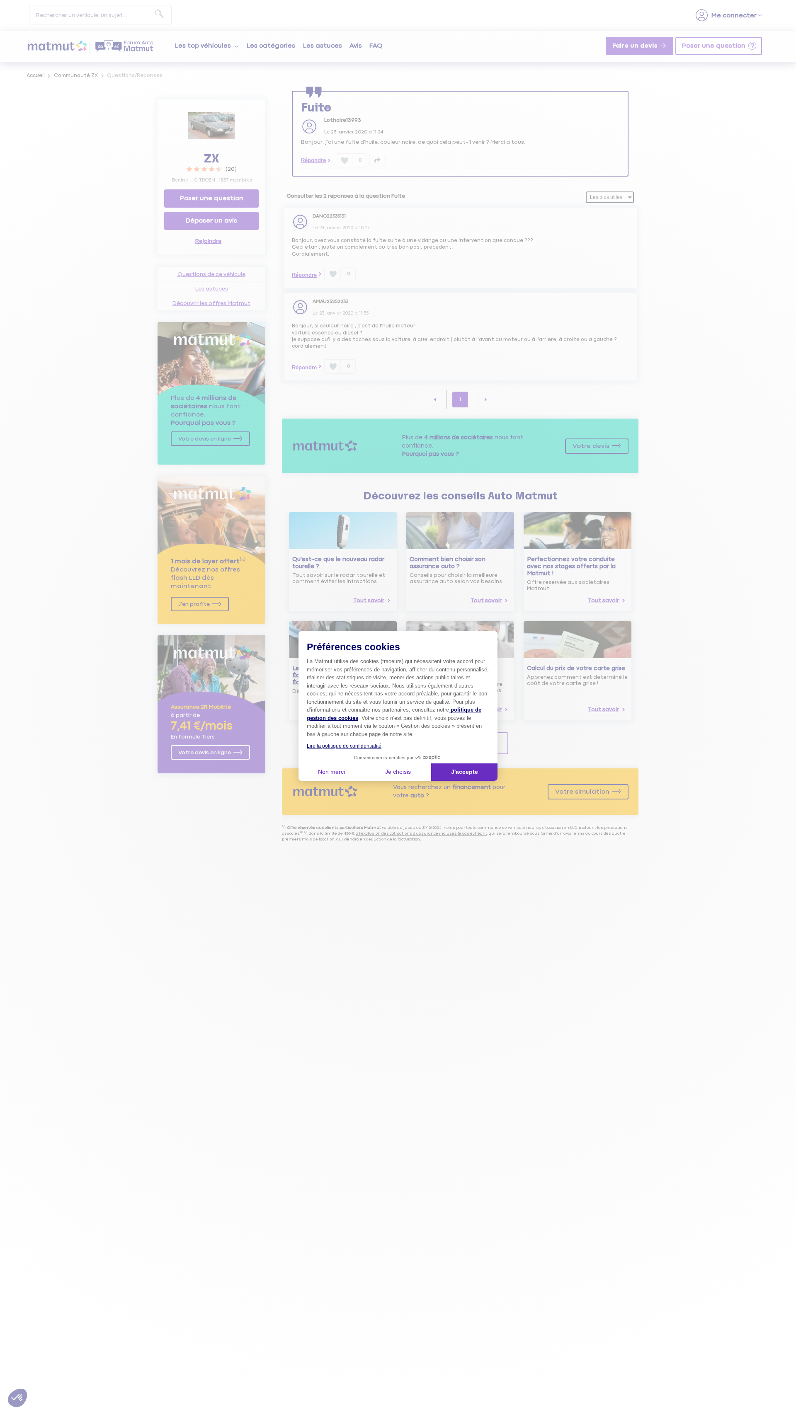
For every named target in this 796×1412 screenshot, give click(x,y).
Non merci (331, 771)
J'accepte (464, 771)
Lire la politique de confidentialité (344, 746)
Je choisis (398, 771)
